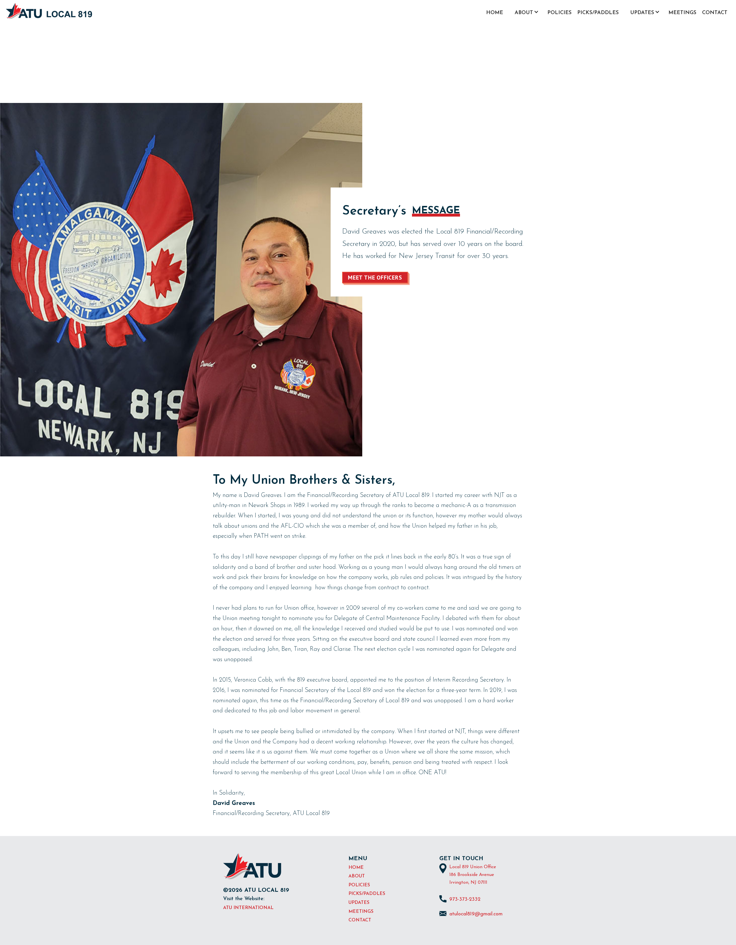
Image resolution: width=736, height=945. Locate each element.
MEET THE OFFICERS (375, 277)
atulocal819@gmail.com (476, 914)
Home (494, 13)
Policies (559, 13)
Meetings (682, 13)
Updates (358, 902)
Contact (714, 13)
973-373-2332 (464, 899)
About (356, 876)
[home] (49, 11)
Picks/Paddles (598, 13)
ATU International (248, 908)
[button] (525, 14)
